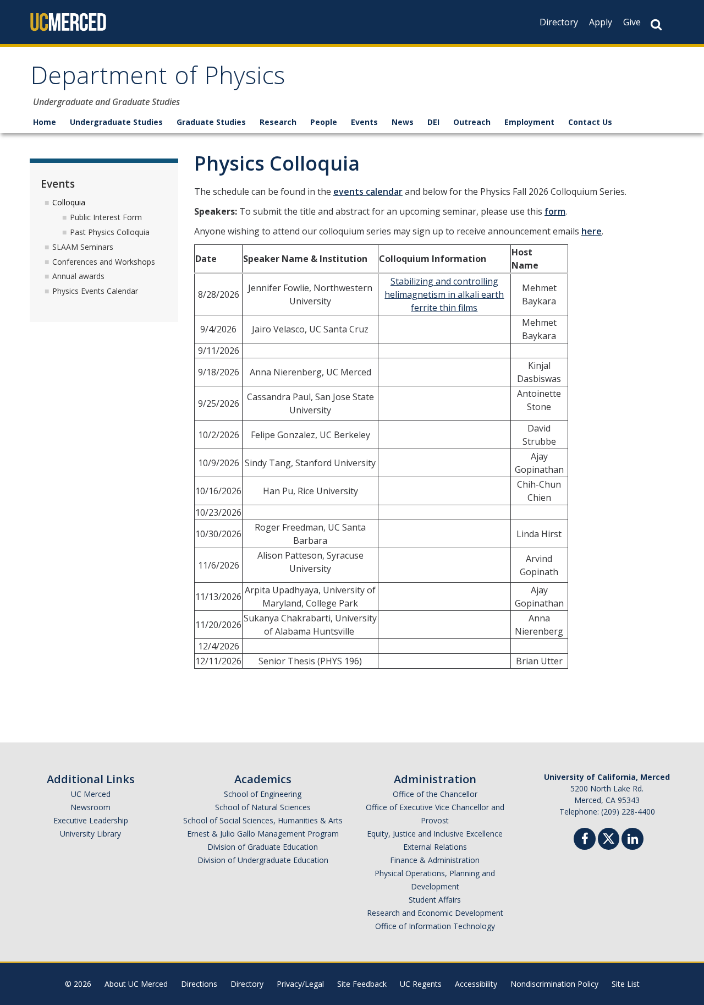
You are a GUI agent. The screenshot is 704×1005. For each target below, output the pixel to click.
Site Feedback (362, 984)
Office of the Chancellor (435, 794)
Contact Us (590, 122)
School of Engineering (262, 794)
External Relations (435, 847)
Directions (199, 984)
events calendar (368, 191)
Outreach (472, 122)
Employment (529, 122)
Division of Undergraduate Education (262, 860)
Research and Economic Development (435, 913)
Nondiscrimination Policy (554, 984)
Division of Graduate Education (262, 847)
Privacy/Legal (300, 984)
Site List (626, 984)
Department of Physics (157, 79)
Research (278, 122)
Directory (559, 22)
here (591, 231)
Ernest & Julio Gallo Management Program (263, 833)
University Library (90, 833)
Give (632, 22)
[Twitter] (608, 837)
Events (364, 122)
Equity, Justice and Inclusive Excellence (435, 833)
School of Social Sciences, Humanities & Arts (263, 820)
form (554, 211)
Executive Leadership (90, 820)
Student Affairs (435, 899)
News (403, 122)
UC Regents (421, 984)
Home (44, 122)
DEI (433, 122)
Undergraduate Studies (116, 122)
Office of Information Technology (435, 926)
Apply (600, 22)
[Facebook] (584, 840)
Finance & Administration (435, 860)
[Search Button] (656, 24)
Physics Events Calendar (95, 291)
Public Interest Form (106, 217)
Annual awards (78, 276)
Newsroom (90, 807)
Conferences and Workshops (103, 261)
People (323, 122)
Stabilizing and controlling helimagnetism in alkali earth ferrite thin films (444, 294)
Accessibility (476, 984)
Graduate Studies (211, 122)
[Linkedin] (632, 840)
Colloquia (68, 202)
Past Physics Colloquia (110, 232)
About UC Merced (136, 984)
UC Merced (91, 794)
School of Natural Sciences (263, 807)
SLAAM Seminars (82, 247)
